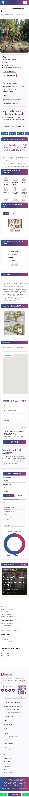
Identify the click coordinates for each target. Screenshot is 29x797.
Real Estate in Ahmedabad (8, 623)
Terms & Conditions (9, 750)
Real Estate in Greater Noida (8, 628)
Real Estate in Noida (6, 625)
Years (8, 495)
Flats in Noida (4, 639)
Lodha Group (24, 165)
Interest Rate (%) (7, 484)
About (5, 728)
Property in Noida (5, 611)
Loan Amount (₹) (7, 477)
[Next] (25, 564)
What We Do (7, 758)
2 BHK (13, 213)
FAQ (5, 769)
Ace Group (3, 650)
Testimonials (7, 731)
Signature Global (5, 655)
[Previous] (22, 564)
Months (20, 495)
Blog (5, 764)
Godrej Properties (5, 653)
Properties (7, 766)
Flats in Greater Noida (6, 641)
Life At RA (7, 761)
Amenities (12, 133)
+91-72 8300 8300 (12, 710)
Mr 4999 (5, 720)
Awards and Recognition (11, 736)
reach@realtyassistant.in (14, 706)
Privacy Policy (8, 747)
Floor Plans (20, 133)
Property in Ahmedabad (7, 609)
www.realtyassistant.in (14, 713)
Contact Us (7, 739)
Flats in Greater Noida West (8, 644)
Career (6, 733)
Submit (14, 441)
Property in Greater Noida (7, 614)
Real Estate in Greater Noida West (10, 630)
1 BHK (6, 213)
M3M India (3, 657)
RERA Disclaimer (9, 772)
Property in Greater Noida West (9, 616)
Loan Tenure (6, 491)
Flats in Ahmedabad (6, 637)
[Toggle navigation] (25, 2)
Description (4, 133)
